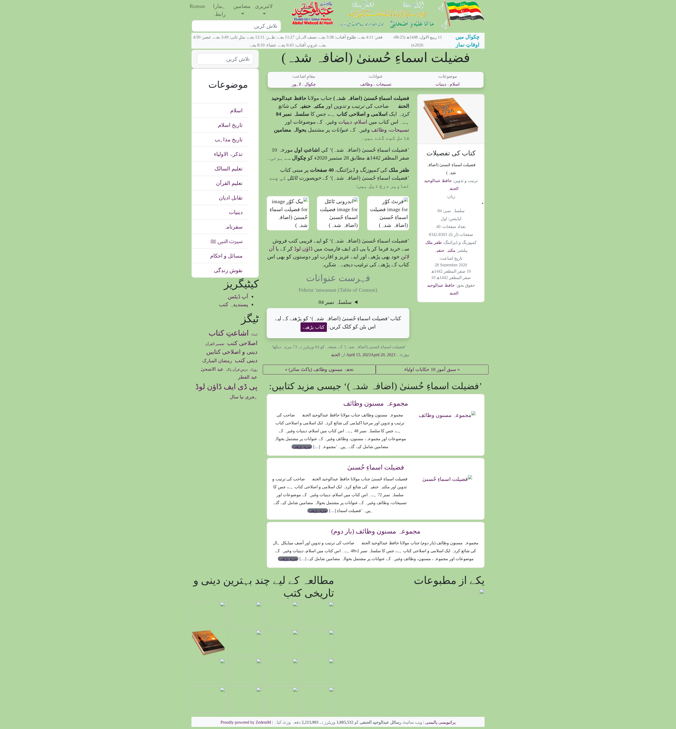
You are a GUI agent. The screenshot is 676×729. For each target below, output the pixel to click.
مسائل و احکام (226, 256)
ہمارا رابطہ (219, 10)
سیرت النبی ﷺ (226, 241)
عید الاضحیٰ (212, 369)
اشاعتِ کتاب (229, 333)
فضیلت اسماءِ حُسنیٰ (375, 467)
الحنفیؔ (332, 354)
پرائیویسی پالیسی (440, 722)
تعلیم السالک (228, 168)
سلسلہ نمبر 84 (335, 302)
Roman (197, 6)
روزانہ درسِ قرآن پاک (241, 370)
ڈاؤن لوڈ (303, 249)
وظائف (366, 84)
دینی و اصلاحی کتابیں (231, 352)
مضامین (242, 6)
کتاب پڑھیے (314, 327)
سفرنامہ (233, 227)
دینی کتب (246, 360)
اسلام (454, 84)
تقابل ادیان (231, 198)
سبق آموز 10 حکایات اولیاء (430, 369)
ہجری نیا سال (243, 397)
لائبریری (264, 6)
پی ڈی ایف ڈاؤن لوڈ (226, 386)
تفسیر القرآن (214, 344)
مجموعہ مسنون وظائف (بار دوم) (375, 531)
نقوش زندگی (228, 270)
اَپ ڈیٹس (238, 296)
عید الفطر (247, 377)
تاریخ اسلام (230, 125)
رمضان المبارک (217, 360)
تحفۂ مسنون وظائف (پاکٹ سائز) (321, 369)
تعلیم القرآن (229, 183)
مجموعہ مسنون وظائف (375, 403)
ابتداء (254, 334)
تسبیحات (383, 84)
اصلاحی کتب (242, 343)
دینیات (440, 84)
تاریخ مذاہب (229, 139)
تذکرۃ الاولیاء (228, 154)
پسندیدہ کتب (233, 304)
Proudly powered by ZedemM (245, 722)
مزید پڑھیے (302, 446)
